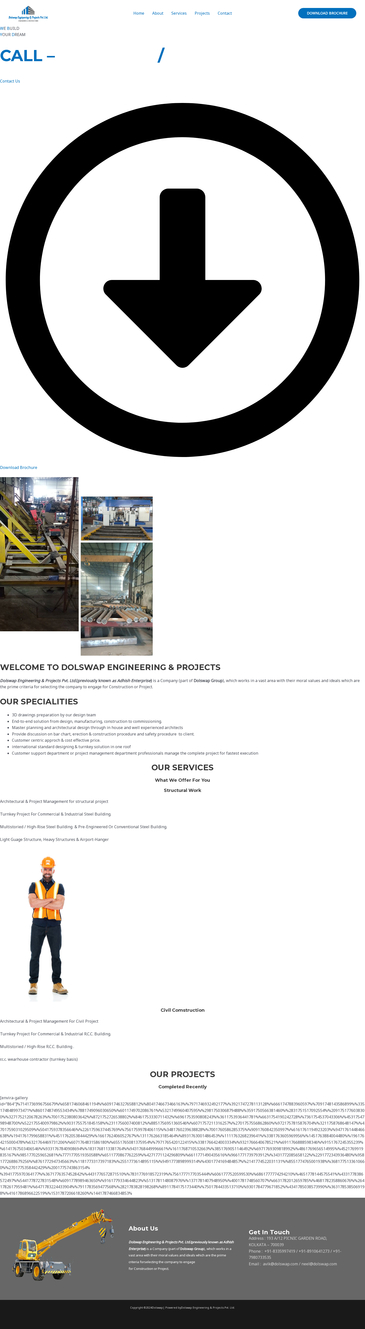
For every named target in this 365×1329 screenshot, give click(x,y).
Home (138, 13)
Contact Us (10, 81)
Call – (27, 55)
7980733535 (217, 55)
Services (179, 13)
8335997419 (108, 55)
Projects (202, 13)
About (157, 13)
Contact (225, 13)
